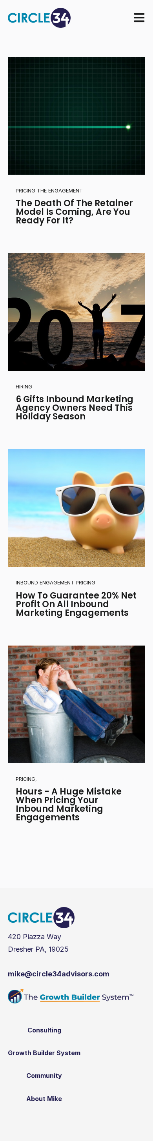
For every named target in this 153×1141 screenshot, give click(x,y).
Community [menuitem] (44, 1075)
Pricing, (26, 779)
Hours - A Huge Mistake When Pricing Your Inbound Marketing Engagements (69, 804)
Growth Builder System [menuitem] (44, 1053)
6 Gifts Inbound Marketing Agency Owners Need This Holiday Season (74, 408)
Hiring (24, 387)
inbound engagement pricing (55, 583)
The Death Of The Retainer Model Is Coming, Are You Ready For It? (74, 212)
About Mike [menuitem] (44, 1099)
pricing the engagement (49, 191)
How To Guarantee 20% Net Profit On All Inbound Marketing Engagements (76, 604)
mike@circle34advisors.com (58, 974)
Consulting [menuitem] (44, 1030)
